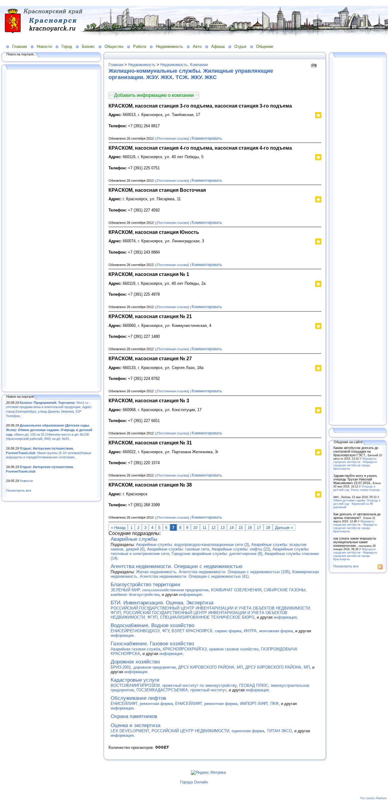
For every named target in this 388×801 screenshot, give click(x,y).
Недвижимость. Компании (184, 64)
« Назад (118, 527)
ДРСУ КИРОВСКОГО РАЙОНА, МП (210, 667)
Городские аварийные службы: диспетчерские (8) (217, 553)
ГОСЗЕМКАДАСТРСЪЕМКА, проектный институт (181, 690)
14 (231, 527)
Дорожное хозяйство (135, 662)
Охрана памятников (134, 716)
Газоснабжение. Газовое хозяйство (152, 643)
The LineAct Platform (373, 798)
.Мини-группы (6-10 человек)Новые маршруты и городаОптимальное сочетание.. (48, 453)
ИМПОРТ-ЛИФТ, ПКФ (259, 703)
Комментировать (207, 138)
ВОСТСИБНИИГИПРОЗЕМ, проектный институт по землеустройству (174, 685)
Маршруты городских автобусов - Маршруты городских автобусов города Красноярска (355, 463)
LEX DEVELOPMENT (130, 731)
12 (213, 527)
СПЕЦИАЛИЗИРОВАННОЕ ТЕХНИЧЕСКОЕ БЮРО (207, 617)
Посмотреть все (18, 490)
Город (67, 46)
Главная (19, 46)
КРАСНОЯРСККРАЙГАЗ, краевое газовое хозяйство (211, 649)
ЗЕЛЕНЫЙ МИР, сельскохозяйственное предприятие (160, 590)
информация (190, 594)
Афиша (218, 46)
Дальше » (284, 527)
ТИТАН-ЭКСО (279, 731)
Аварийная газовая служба (135, 649)
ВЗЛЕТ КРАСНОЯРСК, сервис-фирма (206, 631)
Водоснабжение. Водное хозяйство (152, 625)
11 (204, 527)
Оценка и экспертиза (135, 725)
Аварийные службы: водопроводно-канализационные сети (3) (192, 544)
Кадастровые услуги (135, 680)
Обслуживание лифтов (138, 698)
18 (268, 527)
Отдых (240, 46)
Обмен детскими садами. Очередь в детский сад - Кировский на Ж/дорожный (356, 504)
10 (195, 527)
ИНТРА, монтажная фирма (268, 631)
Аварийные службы (134, 539)
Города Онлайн (194, 782)
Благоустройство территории (145, 584)
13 (222, 527)
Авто (197, 46)
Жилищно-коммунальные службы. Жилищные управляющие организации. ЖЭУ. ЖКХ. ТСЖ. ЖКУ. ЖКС (191, 74)
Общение (264, 46)
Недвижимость (169, 46)
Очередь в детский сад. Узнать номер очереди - (357, 488)
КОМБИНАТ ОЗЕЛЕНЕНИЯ (236, 590)
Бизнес (88, 46)
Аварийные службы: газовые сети (178, 549)
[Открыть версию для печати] (314, 64)
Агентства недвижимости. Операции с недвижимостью (176, 566)
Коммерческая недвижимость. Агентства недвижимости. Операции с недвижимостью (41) (215, 574)
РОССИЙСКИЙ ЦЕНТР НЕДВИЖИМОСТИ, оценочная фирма (208, 731)
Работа (139, 46)
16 (250, 527)
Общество (114, 46)
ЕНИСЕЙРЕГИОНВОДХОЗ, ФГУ (140, 631)
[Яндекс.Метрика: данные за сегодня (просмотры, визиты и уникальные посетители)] (208, 772)
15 (241, 527)
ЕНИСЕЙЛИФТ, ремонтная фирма (142, 703)
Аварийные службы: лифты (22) (241, 549)
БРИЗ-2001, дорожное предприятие (143, 667)
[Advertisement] (51, 229)
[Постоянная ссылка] (172, 138)
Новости (44, 46)
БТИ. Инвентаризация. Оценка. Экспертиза (162, 603)
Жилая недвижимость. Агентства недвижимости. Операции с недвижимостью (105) (213, 572)
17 (259, 527)
